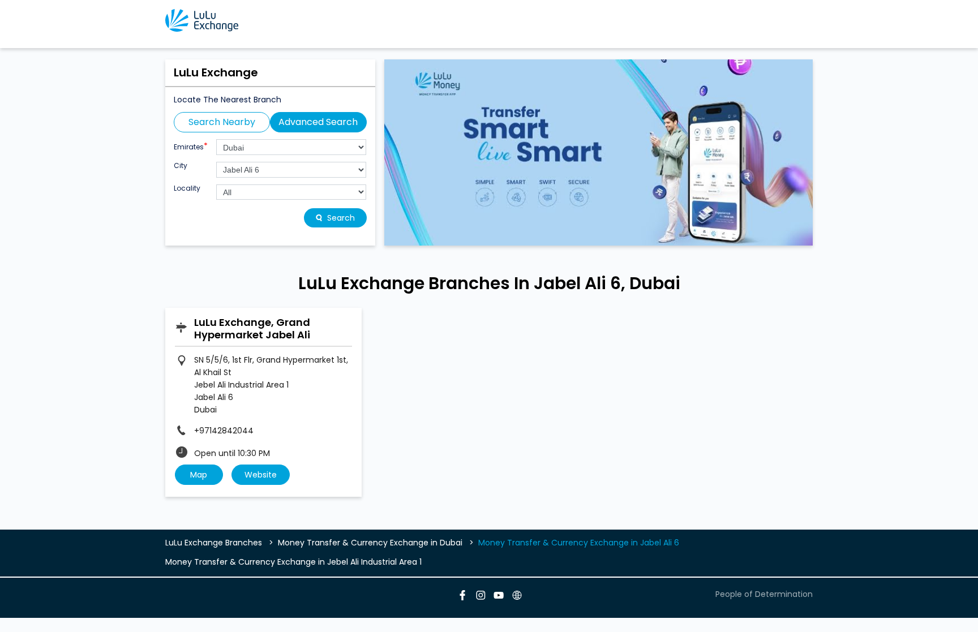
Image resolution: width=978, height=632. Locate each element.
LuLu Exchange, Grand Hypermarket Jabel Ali (252, 328)
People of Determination (764, 594)
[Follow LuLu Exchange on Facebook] (462, 597)
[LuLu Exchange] (201, 20)
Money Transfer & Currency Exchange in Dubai (370, 542)
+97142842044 (224, 430)
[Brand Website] (516, 597)
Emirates (191, 145)
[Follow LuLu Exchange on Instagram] (480, 597)
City (180, 166)
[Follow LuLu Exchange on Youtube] (498, 597)
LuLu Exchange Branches (214, 542)
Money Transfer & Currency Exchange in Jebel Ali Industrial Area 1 (293, 561)
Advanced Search (318, 121)
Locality (187, 188)
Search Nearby (221, 121)
